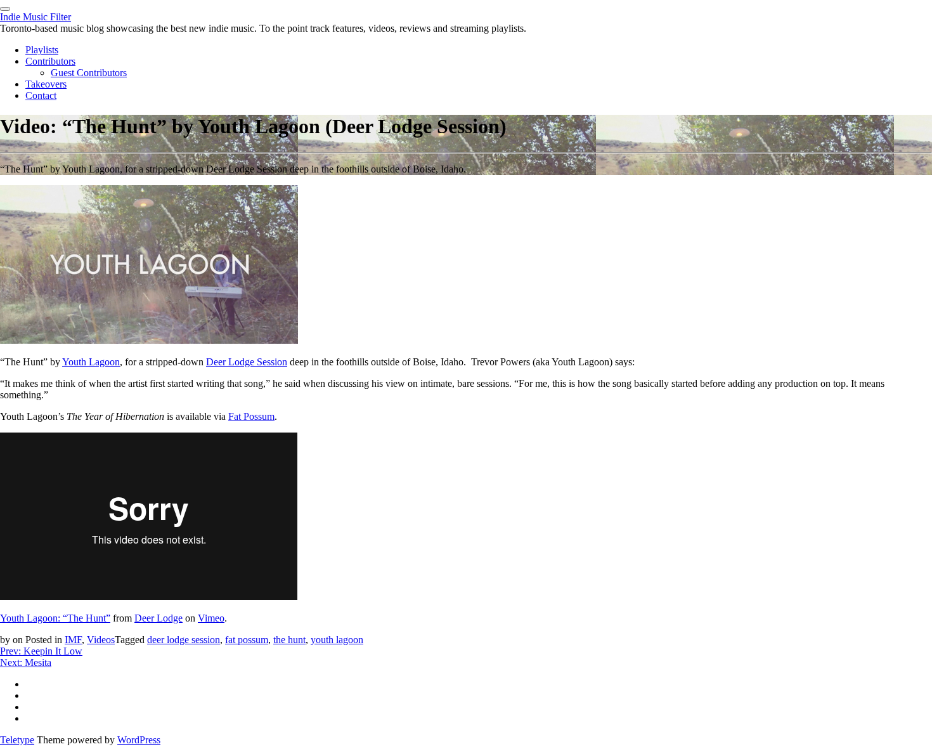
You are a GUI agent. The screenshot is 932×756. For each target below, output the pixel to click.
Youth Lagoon (91, 361)
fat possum (246, 639)
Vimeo (211, 618)
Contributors (50, 61)
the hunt (289, 639)
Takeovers (46, 84)
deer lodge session (183, 639)
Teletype (17, 739)
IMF (73, 639)
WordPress (138, 739)
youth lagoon (337, 639)
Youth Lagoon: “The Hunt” (55, 618)
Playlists (41, 49)
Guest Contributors (89, 72)
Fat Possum (251, 416)
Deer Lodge (158, 618)
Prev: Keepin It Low (41, 651)
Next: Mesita (25, 662)
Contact (40, 95)
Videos (101, 639)
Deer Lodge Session (246, 361)
